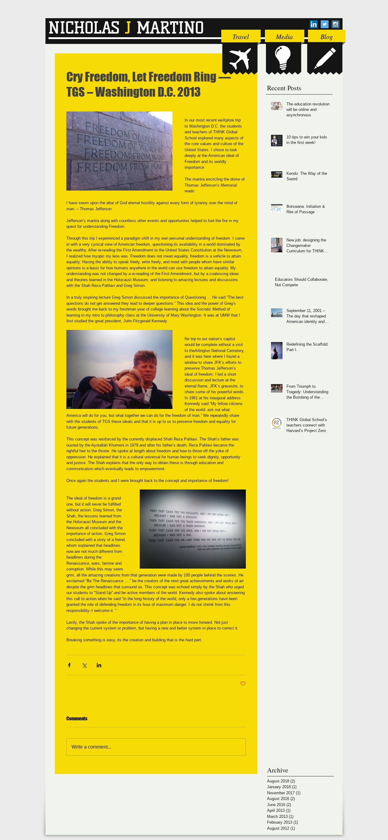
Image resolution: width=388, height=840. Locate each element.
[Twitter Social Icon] (325, 24)
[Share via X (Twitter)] (84, 665)
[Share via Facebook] (69, 665)
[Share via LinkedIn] (99, 665)
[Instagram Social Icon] (336, 24)
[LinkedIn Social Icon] (314, 24)
